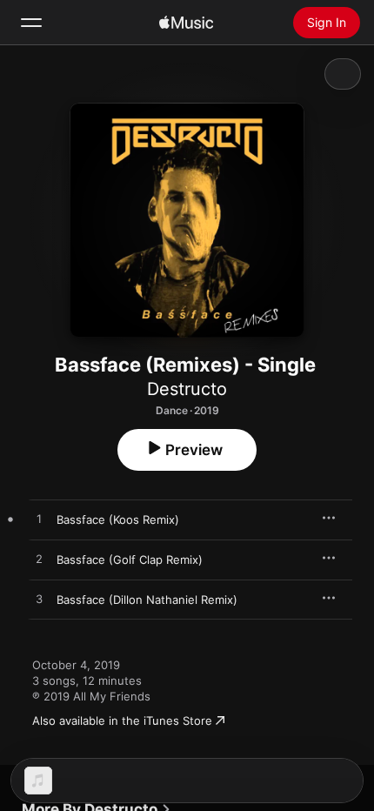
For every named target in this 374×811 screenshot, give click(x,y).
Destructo (187, 389)
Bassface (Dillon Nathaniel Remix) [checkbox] (147, 600)
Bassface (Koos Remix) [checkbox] (118, 519)
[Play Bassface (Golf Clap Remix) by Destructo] (39, 559)
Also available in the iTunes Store (122, 720)
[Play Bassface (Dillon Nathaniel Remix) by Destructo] (39, 599)
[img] (186, 22)
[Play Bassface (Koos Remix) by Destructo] (39, 519)
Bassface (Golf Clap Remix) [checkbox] (130, 559)
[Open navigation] (31, 22)
